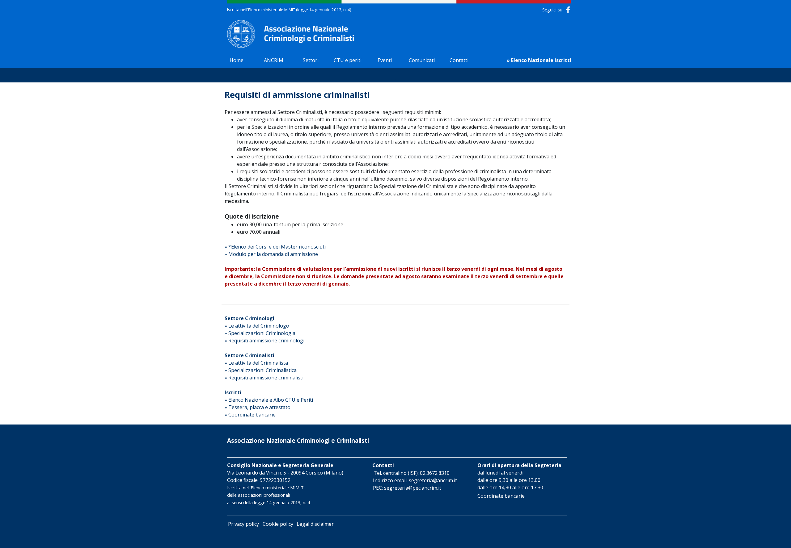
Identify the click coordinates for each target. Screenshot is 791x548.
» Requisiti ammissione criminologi (264, 340)
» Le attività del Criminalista (256, 362)
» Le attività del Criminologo (257, 325)
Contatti (459, 60)
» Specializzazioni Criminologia (260, 333)
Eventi (385, 60)
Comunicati (422, 60)
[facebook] (568, 10)
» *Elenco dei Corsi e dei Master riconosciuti (275, 246)
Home (236, 60)
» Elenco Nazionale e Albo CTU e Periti (269, 399)
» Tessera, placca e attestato (257, 407)
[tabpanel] (301, 9)
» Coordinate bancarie (250, 414)
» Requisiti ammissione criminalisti (264, 377)
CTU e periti (348, 60)
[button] (411, 473)
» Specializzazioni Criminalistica (261, 370)
